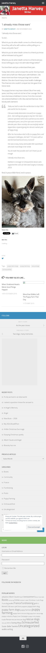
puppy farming (24, 266)
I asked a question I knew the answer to (18, 402)
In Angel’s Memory (11, 407)
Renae (8, 619)
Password (5, 559)
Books (6, 471)
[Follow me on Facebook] (23, 646)
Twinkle (14, 626)
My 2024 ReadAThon (11, 424)
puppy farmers (25, 609)
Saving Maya (16, 622)
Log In (5, 573)
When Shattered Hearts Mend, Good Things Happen (11, 287)
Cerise (16, 600)
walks (4, 629)
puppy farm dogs (12, 266)
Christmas (32, 600)
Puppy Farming (9, 498)
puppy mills (31, 616)
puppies (24, 606)
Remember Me (10, 568)
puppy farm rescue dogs (36, 613)
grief (35, 603)
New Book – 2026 (10, 418)
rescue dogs (35, 266)
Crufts (37, 600)
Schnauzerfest (7, 269)
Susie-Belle (6, 626)
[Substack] (18, 647)
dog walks (9, 603)
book (43, 597)
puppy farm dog (34, 606)
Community (8, 477)
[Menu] (43, 3)
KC (38, 603)
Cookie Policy (13, 523)
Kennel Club (6, 606)
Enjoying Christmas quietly (13, 434)
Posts (4, 18)
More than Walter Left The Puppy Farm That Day (31, 297)
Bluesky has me (10, 445)
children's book (24, 600)
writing (10, 629)
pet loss (18, 606)
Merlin (13, 607)
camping (11, 600)
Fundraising (8, 487)
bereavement (29, 596)
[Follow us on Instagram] (27, 646)
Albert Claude (14, 596)
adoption (5, 596)
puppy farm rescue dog (21, 613)
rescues (4, 623)
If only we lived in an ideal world (15, 397)
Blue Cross (38, 597)
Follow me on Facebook (11, 582)
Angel (6, 413)
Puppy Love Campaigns (20, 616)
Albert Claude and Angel (12, 440)
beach (21, 597)
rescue (14, 619)
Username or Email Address (12, 551)
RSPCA (9, 623)
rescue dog (21, 619)
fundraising (27, 603)
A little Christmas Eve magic (14, 429)
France (6, 482)
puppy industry (7, 616)
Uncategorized (9, 509)
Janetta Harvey (9, 3)
